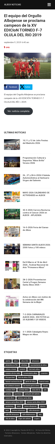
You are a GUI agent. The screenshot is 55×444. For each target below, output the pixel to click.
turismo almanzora (18, 410)
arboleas (24, 365)
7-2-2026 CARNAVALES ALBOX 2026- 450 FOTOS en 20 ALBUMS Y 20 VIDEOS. (36, 317)
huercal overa (44, 381)
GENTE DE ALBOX (30, 381)
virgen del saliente (24, 418)
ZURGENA (37, 418)
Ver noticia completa (18, 111)
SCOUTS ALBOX (9, 398)
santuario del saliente (32, 394)
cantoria (22, 369)
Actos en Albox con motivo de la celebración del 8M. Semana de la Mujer (37, 299)
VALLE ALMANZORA (34, 410)
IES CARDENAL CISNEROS (12, 386)
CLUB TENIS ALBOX (34, 369)
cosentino (44, 373)
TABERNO (43, 406)
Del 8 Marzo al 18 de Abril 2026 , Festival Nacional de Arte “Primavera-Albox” (35, 265)
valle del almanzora (12, 414)
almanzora (35, 361)
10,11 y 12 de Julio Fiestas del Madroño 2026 (35, 141)
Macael (45, 386)
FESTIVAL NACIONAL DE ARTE (13, 381)
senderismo (9, 406)
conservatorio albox (30, 373)
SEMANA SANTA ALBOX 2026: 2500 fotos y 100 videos (37, 246)
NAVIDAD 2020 (10, 390)
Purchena (18, 394)
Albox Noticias (12, 4)
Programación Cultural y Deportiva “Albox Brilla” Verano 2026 (34, 160)
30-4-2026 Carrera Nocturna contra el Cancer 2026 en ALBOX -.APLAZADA (36, 212)
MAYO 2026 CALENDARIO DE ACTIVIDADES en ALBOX (36, 194)
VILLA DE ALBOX (10, 418)
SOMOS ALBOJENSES (30, 406)
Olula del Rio (36, 390)
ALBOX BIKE (24, 361)
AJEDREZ (7, 361)
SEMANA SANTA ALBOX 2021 (14, 402)
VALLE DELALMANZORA (28, 414)
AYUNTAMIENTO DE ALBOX (39, 365)
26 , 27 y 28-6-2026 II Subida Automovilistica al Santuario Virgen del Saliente (36, 178)
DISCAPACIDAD (10, 377)
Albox (16, 361)
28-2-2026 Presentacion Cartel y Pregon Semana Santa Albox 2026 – (34, 282)
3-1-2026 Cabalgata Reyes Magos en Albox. (35, 333)
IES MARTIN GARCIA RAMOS (31, 386)
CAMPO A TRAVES (10, 369)
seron (19, 406)
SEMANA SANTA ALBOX (25, 398)
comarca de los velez (12, 373)
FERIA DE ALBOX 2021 (25, 377)
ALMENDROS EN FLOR (11, 365)
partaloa (8, 394)
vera (40, 414)
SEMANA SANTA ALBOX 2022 (36, 402)
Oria (45, 390)
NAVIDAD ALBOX (24, 390)
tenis (7, 410)
